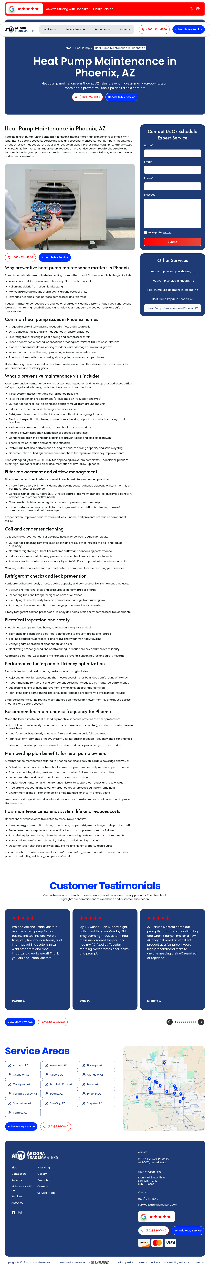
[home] (20, 29)
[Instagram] (198, 9)
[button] (50, 29)
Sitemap (200, 1262)
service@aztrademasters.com (158, 1205)
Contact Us (18, 1174)
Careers (42, 1186)
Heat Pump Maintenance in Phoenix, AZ (173, 308)
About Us (125, 29)
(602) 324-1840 (148, 1199)
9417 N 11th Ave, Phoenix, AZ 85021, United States (153, 1160)
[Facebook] (191, 9)
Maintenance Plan (21, 1188)
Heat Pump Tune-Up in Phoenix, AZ (172, 271)
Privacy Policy (126, 1262)
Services (16, 1196)
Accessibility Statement (177, 1262)
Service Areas (46, 1193)
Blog (14, 1167)
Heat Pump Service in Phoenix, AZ (172, 281)
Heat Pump (82, 48)
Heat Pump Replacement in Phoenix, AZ (172, 290)
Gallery (42, 1174)
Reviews (16, 1180)
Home (67, 48)
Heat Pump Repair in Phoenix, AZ (172, 299)
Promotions (44, 1180)
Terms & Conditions (148, 1262)
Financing (43, 1167)
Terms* (167, 232)
